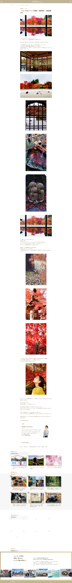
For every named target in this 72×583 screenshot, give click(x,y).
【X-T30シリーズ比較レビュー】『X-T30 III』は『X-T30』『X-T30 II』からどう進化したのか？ (19, 505)
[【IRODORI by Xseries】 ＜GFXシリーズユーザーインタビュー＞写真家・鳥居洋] (42, 524)
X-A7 (21, 446)
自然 (46, 446)
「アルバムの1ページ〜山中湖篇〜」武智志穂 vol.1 (54, 468)
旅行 (38, 446)
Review (14, 487)
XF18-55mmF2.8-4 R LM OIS (33, 446)
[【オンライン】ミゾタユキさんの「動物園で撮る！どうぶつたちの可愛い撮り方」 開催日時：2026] (30, 524)
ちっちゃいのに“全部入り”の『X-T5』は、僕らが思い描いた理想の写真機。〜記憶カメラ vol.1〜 (54, 505)
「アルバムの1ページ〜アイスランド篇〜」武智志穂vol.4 (36, 468)
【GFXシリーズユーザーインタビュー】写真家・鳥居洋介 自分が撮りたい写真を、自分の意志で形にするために (36, 505)
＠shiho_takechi (27, 435)
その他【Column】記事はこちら (26, 442)
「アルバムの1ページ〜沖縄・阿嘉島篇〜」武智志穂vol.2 (19, 468)
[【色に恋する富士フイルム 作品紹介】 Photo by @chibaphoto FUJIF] (17, 524)
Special (31, 487)
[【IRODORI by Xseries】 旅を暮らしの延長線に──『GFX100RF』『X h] (30, 537)
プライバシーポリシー (59, 581)
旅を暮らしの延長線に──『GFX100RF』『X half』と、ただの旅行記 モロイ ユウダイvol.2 (54, 489)
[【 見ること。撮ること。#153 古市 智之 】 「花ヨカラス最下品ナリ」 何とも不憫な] (55, 524)
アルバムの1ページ (32, 39)
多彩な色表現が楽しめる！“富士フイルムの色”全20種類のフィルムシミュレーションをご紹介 (37, 489)
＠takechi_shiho (26, 434)
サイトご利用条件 (54, 581)
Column (21, 8)
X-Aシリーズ (26, 446)
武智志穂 (43, 446)
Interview (31, 503)
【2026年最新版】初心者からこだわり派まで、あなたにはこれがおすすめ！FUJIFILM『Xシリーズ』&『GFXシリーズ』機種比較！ (19, 489)
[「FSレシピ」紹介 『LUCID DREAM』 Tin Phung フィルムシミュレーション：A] (17, 537)
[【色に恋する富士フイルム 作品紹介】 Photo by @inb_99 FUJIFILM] (42, 537)
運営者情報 (51, 581)
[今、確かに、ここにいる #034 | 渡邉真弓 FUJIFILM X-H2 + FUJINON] (55, 537)
